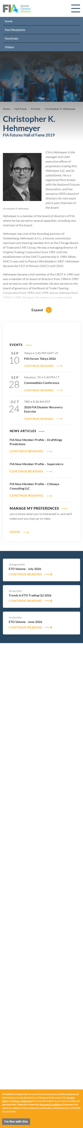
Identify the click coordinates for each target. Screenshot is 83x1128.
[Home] (17, 8)
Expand (37, 310)
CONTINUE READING (39, 366)
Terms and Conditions (50, 1104)
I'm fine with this (16, 1121)
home (8, 21)
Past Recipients (15, 29)
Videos (9, 47)
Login (15, 531)
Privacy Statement (22, 1101)
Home (6, 108)
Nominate (11, 38)
